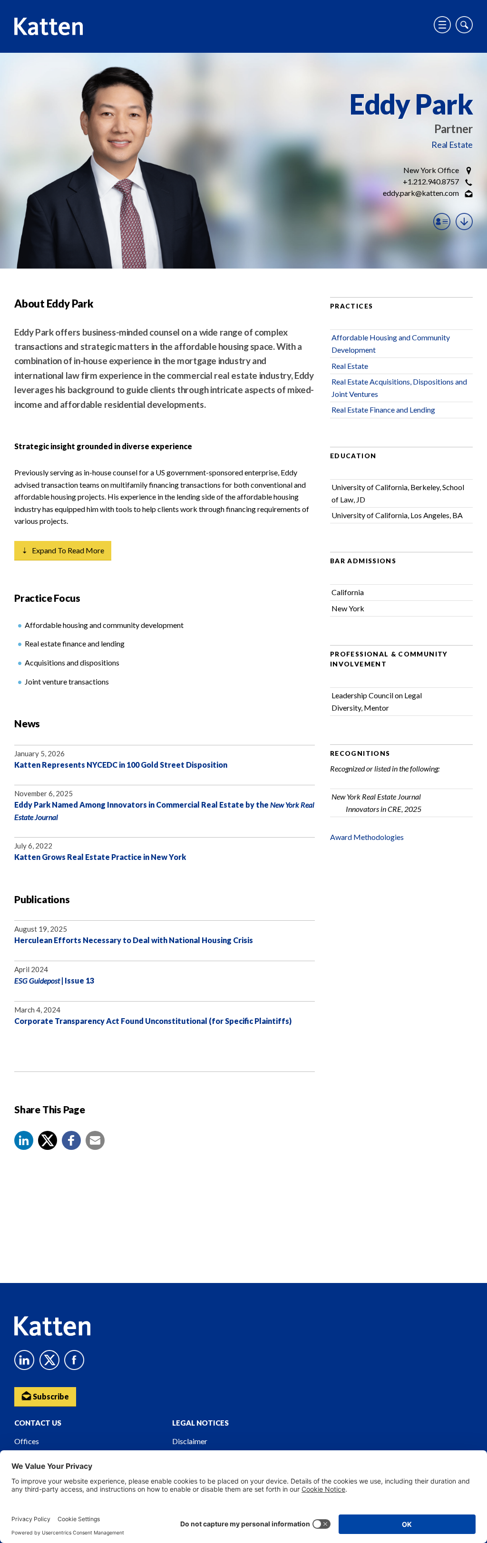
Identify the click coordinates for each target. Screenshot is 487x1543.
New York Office (431, 169)
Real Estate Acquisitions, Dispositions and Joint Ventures (399, 387)
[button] (23, 1140)
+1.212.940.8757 (431, 181)
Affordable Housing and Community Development (390, 343)
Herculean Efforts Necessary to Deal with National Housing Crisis (133, 940)
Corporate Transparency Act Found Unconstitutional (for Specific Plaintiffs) (153, 1020)
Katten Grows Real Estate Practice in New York (100, 856)
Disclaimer (189, 1441)
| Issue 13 (54, 980)
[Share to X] (47, 1140)
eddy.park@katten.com (421, 192)
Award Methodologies (367, 836)
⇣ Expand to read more (62, 550)
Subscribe (50, 1396)
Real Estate (452, 144)
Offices (26, 1441)
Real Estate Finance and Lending (383, 409)
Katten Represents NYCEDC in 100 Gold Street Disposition (120, 764)
